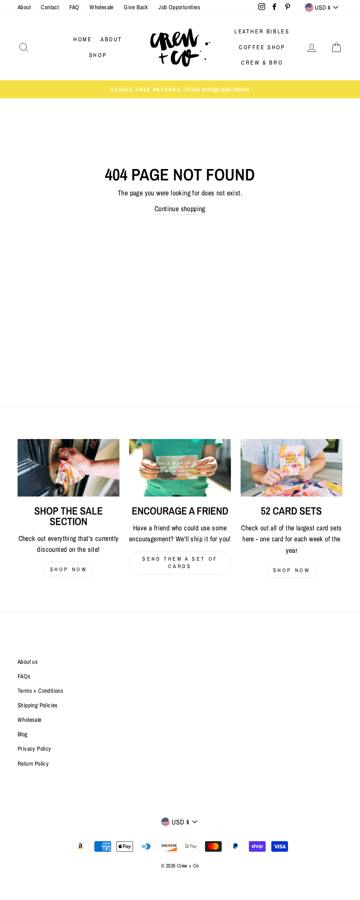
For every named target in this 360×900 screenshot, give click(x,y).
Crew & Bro (262, 62)
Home (82, 39)
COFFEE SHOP (262, 47)
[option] (180, 89)
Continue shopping (180, 208)
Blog (23, 734)
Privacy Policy (34, 748)
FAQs (24, 676)
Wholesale (102, 7)
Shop (98, 55)
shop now (68, 569)
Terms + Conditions (40, 691)
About (24, 7)
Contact (50, 7)
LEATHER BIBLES (261, 31)
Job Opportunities (179, 7)
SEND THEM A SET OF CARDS (180, 562)
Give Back (136, 7)
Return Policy (33, 763)
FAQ (74, 7)
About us (28, 662)
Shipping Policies (38, 705)
